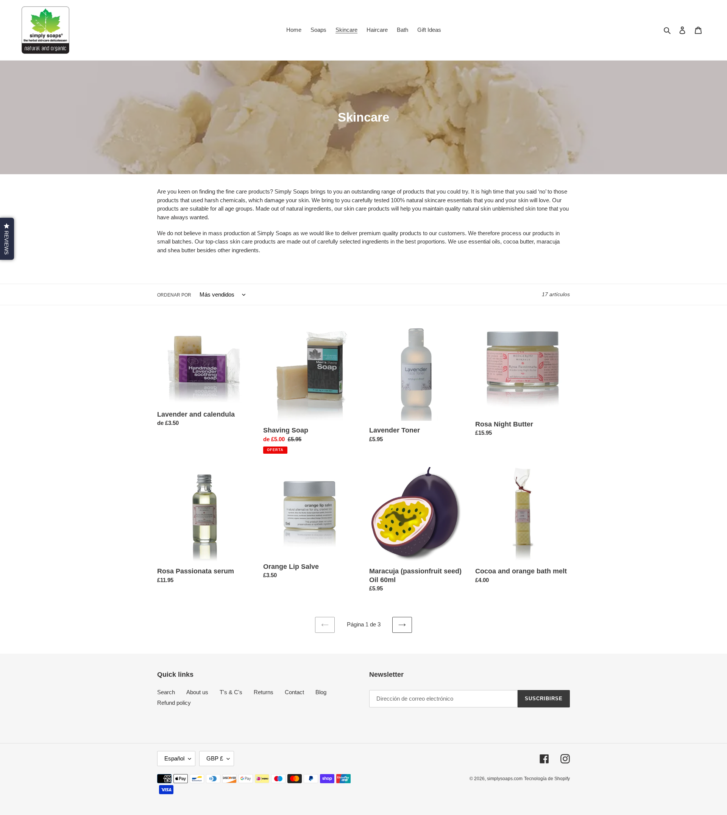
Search (166, 692)
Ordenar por (174, 295)
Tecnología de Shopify (547, 778)
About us (197, 692)
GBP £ (214, 758)
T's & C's (231, 692)
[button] (7, 239)
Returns (263, 692)
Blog (320, 692)
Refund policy (174, 702)
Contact (294, 692)
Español (174, 758)
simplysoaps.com (505, 778)
